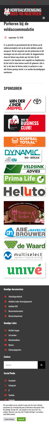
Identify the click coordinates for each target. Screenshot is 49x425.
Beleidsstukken (14, 339)
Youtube (11, 395)
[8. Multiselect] (22, 252)
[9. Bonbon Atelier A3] (24, 202)
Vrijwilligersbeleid (15, 296)
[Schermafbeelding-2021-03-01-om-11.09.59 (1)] (24, 241)
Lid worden (12, 335)
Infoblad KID (13, 306)
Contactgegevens (15, 349)
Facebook (12, 380)
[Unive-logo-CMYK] (24, 263)
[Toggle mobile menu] (44, 18)
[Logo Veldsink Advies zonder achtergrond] (24, 165)
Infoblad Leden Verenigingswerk (20, 301)
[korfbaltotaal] (24, 137)
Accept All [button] (21, 419)
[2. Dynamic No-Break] (22, 150)
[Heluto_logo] (24, 187)
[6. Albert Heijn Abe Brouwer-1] (24, 228)
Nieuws (11, 344)
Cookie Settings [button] (9, 419)
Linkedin (12, 400)
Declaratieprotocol (15, 316)
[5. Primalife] (24, 175)
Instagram (12, 385)
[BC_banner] (24, 115)
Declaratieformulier (16, 311)
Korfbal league (14, 330)
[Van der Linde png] (24, 96)
